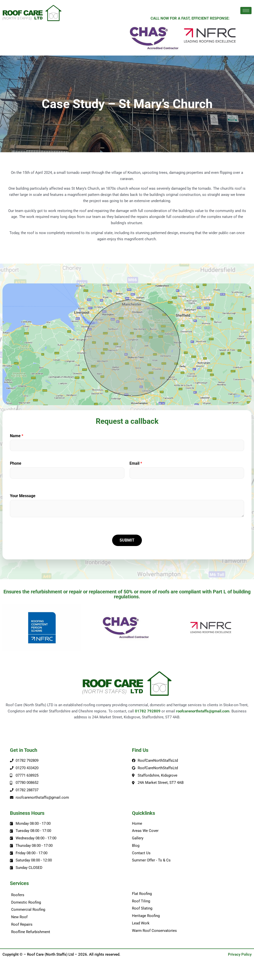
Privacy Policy (240, 954)
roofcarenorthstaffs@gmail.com (202, 711)
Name (16, 435)
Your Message (22, 495)
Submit (127, 540)
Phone (15, 463)
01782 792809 (147, 711)
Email (135, 463)
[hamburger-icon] (246, 10)
